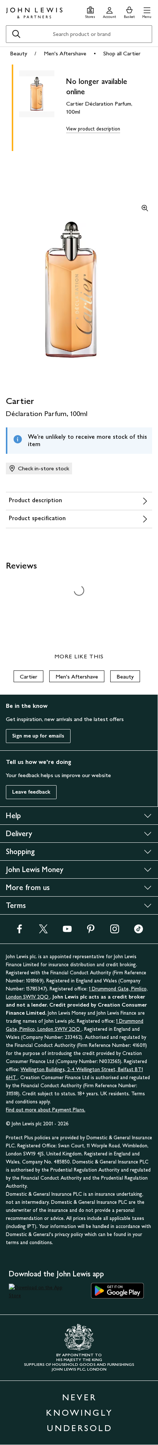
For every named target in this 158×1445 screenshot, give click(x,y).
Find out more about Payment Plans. (45, 1110)
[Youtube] (67, 931)
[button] (146, 11)
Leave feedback (31, 792)
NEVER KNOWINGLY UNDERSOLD (79, 1412)
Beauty (18, 53)
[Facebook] (19, 931)
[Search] (16, 34)
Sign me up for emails (38, 736)
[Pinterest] (90, 931)
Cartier (28, 676)
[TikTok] (138, 931)
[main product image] (42, 106)
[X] (43, 931)
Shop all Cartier (121, 53)
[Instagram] (114, 931)
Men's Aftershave (65, 53)
